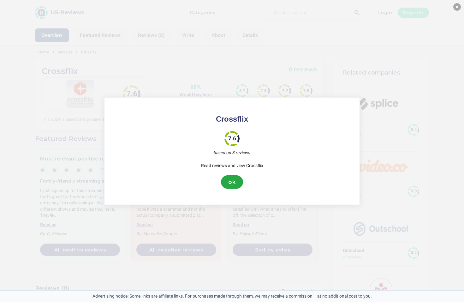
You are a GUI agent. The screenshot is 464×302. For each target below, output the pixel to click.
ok (232, 182)
